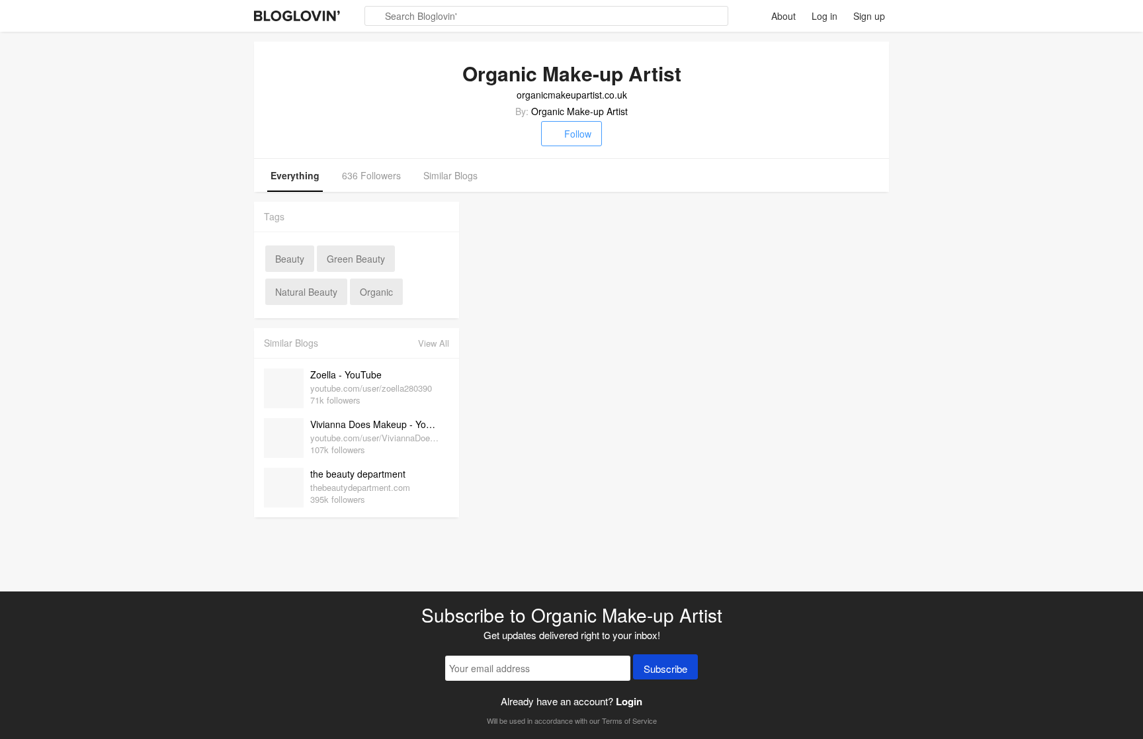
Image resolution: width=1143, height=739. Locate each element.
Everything (295, 175)
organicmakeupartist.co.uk (572, 94)
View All (433, 343)
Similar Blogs (450, 175)
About (783, 15)
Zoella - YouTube (346, 374)
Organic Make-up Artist (579, 111)
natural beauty (306, 291)
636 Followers (371, 175)
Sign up (869, 15)
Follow (577, 133)
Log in (824, 15)
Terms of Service (629, 720)
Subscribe (665, 668)
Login (629, 701)
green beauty (356, 258)
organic (376, 291)
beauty (289, 258)
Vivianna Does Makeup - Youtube (376, 424)
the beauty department (357, 474)
